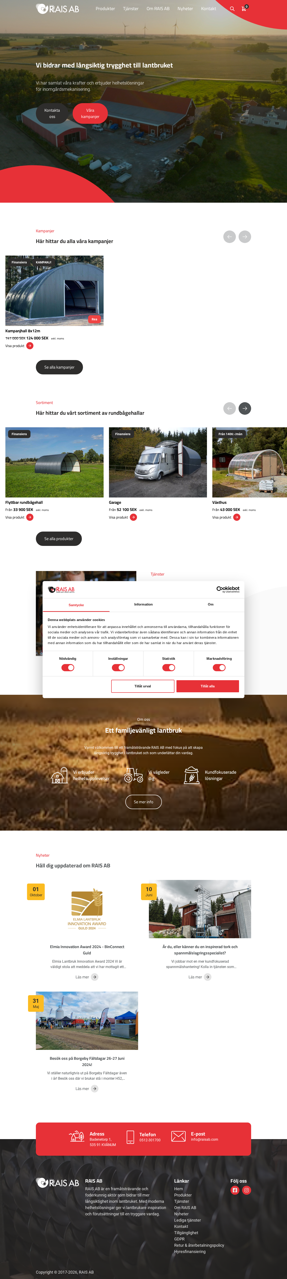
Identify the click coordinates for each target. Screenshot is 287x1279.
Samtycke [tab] (76, 605)
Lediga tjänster (187, 1220)
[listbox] (143, 302)
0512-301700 (150, 1140)
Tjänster (131, 8)
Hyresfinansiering (190, 1251)
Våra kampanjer (90, 113)
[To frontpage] (57, 9)
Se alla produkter (58, 538)
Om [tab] (210, 604)
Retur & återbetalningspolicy (199, 1245)
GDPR (179, 1239)
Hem (178, 1188)
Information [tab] (143, 604)
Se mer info (143, 802)
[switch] (118, 667)
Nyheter (185, 8)
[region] (143, 302)
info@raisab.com (204, 1139)
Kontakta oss (52, 113)
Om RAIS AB (158, 8)
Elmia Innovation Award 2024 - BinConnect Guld (87, 950)
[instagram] (246, 1190)
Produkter (105, 8)
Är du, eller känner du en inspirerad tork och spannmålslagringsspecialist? (200, 950)
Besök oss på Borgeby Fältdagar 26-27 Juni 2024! (87, 1061)
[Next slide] (245, 408)
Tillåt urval (143, 686)
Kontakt (208, 8)
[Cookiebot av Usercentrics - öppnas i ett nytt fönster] (219, 589)
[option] (54, 302)
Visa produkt (14, 345)
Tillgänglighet (186, 1232)
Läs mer (82, 977)
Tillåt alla (208, 686)
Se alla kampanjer (59, 367)
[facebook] (234, 1190)
